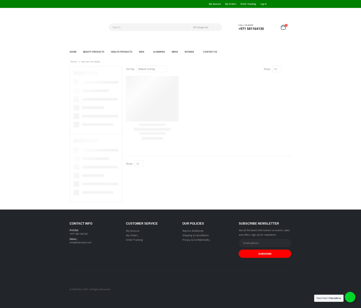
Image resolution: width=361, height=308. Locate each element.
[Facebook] (277, 4)
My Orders (230, 3)
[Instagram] (288, 4)
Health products (121, 51)
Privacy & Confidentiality (196, 239)
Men (141, 51)
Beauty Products (93, 51)
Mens (175, 51)
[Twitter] (283, 4)
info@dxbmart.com (81, 242)
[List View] (289, 69)
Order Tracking (248, 3)
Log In (263, 3)
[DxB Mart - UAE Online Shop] (88, 27)
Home (73, 51)
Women (189, 51)
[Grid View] (285, 69)
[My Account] (274, 27)
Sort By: (130, 69)
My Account (215, 3)
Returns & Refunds (192, 230)
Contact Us (210, 51)
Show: (267, 69)
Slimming (159, 51)
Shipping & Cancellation (195, 235)
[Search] (218, 27)
